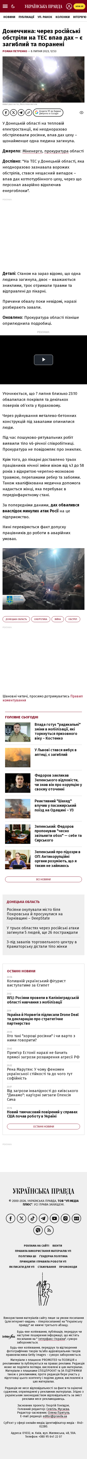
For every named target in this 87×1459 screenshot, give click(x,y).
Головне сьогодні (21, 717)
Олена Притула (58, 1412)
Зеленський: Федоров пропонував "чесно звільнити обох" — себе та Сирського (58, 833)
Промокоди (68, 1266)
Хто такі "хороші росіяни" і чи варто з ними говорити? (41, 1038)
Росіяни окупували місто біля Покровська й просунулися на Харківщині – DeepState (35, 914)
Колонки (63, 17)
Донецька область (16, 619)
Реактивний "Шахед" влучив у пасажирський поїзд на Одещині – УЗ (55, 805)
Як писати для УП (21, 1266)
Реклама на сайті (36, 1245)
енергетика (40, 619)
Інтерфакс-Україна (51, 1339)
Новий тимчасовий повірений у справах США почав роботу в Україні (42, 1114)
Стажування (47, 1266)
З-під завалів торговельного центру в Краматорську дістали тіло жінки (42, 944)
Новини (9, 17)
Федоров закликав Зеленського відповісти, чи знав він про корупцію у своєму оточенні (58, 782)
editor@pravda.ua (55, 1416)
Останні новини (21, 971)
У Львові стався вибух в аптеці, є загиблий (56, 752)
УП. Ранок (45, 17)
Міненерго (32, 151)
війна (58, 619)
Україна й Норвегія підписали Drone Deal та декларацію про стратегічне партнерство (43, 1019)
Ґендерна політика (53, 1256)
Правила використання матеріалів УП (43, 1251)
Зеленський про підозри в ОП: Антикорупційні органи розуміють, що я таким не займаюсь (57, 859)
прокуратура (56, 151)
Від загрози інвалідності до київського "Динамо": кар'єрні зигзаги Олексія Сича (42, 1095)
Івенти (57, 1245)
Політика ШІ (27, 1256)
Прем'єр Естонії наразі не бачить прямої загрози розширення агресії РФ (43, 1054)
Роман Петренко (15, 51)
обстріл (72, 619)
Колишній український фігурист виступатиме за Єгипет (36, 983)
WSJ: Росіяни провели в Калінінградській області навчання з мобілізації (43, 1000)
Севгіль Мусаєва (57, 1409)
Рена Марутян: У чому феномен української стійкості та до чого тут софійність (39, 1073)
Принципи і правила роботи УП (43, 1261)
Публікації (26, 17)
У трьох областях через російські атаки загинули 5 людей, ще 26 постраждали (43, 930)
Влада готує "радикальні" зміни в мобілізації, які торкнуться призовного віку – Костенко (58, 731)
